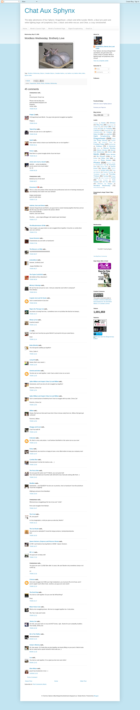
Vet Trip (105, 182)
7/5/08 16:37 (33, 546)
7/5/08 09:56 (33, 303)
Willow (31, 410)
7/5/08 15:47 (33, 508)
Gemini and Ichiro (35, 370)
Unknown (32, 438)
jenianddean (33, 260)
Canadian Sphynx (49, 73)
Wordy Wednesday (98, 187)
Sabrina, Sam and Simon (37, 205)
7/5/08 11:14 (33, 339)
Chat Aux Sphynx (50, 10)
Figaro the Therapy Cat (37, 309)
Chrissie (32, 579)
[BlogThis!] (37, 81)
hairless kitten (77, 73)
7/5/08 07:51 (33, 232)
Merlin (38, 83)
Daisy (31, 449)
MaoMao (32, 483)
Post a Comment (32, 677)
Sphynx (42, 73)
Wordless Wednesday (33, 73)
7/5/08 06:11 (33, 145)
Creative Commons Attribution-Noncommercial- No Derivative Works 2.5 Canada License (103, 301)
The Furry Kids (34, 470)
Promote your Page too (100, 107)
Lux (31, 657)
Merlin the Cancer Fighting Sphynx (103, 103)
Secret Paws (104, 166)
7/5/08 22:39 (33, 628)
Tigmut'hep (33, 129)
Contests (109, 132)
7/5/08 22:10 (33, 586)
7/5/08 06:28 (33, 170)
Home (25, 28)
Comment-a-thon (98, 132)
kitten (83, 73)
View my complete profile (101, 61)
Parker (32, 151)
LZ (30, 331)
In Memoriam (111, 146)
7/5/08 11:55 (33, 405)
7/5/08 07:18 (33, 199)
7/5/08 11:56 (33, 421)
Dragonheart (33, 83)
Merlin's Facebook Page (56, 28)
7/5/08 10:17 (33, 314)
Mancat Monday (109, 148)
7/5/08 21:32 (33, 573)
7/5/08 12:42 (33, 443)
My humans (101, 156)
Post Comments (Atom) (39, 684)
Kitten (98, 148)
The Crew (32, 514)
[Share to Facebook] (41, 81)
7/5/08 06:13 (33, 156)
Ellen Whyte (33, 668)
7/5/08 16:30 (33, 535)
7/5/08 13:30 (33, 464)
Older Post (83, 681)
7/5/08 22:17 (33, 601)
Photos (43, 83)
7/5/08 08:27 (33, 268)
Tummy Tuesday (103, 180)
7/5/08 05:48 (33, 134)
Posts (98, 69)
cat (66, 73)
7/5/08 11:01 (33, 325)
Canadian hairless (59, 73)
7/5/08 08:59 (33, 279)
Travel (113, 178)
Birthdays (112, 123)
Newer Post (28, 681)
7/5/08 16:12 (33, 523)
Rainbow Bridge (111, 163)
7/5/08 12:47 (33, 454)
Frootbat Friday (99, 144)
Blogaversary (110, 124)
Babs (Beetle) (34, 345)
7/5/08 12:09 (33, 432)
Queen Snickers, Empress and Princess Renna (44, 541)
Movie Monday (110, 154)
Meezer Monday (102, 150)
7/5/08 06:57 (33, 181)
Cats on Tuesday (106, 128)
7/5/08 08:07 (33, 254)
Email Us (89, 28)
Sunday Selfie (105, 170)
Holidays (99, 146)
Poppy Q (32, 114)
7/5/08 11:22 (33, 354)
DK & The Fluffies (35, 634)
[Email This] (34, 81)
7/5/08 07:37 (33, 219)
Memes (110, 152)
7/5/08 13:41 (33, 477)
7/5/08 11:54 (33, 390)
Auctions (96, 122)
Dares (105, 134)
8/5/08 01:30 (33, 639)
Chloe (111, 130)
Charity (106, 130)
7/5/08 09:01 (33, 292)
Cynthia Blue (34, 459)
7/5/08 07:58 (33, 243)
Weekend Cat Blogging (105, 183)
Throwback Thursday (100, 174)
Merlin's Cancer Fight (37, 28)
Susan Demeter (34, 238)
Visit (100, 256)
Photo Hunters (106, 160)
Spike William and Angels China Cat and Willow (44, 381)
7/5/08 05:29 (33, 109)
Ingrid (31, 140)
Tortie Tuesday (105, 178)
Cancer (105, 126)
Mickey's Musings (35, 285)
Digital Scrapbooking (75, 28)
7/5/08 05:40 (33, 123)
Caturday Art (97, 130)
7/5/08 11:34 (33, 365)
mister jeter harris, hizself (38, 162)
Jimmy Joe (33, 621)
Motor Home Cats (35, 607)
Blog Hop (99, 125)
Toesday (105, 176)
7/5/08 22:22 (33, 615)
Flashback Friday (107, 142)
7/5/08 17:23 (33, 557)
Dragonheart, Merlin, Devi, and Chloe (105, 47)
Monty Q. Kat (34, 320)
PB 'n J (32, 552)
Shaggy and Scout (35, 427)
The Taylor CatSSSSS (36, 274)
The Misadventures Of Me (37, 225)
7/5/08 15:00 (33, 494)
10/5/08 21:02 (34, 673)
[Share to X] (39, 81)
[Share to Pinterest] (43, 81)
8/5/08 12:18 (33, 652)
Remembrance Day (100, 164)
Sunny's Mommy (35, 645)
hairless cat (70, 73)
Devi (110, 134)
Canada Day (97, 126)
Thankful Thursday (108, 172)
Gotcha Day (112, 144)
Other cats (105, 158)
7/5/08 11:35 (33, 375)
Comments (99, 72)
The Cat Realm (34, 529)
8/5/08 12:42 (33, 662)
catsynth (32, 360)
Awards (103, 123)
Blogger (96, 696)
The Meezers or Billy (36, 249)
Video (113, 182)
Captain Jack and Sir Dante (38, 298)
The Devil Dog (34, 592)
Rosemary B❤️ (34, 187)
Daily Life (97, 134)
